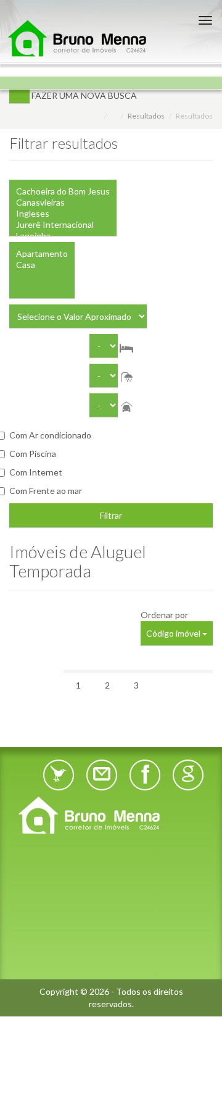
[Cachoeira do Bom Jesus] (63, 191)
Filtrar (111, 515)
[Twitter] (58, 775)
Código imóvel (174, 633)
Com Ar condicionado (50, 435)
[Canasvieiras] (63, 202)
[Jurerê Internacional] (63, 224)
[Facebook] (145, 775)
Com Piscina (32, 453)
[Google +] (188, 775)
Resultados (146, 115)
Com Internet (35, 472)
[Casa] (42, 264)
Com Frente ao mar (45, 490)
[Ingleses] (63, 213)
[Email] (101, 775)
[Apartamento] (42, 253)
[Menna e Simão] (111, 815)
